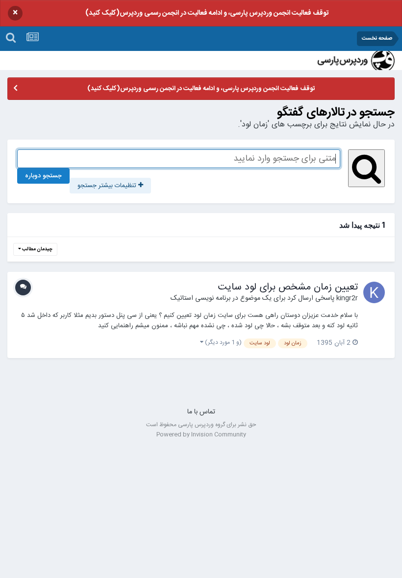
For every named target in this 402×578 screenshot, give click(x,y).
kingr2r (347, 298)
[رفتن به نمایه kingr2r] (374, 292)
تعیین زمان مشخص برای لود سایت (288, 287)
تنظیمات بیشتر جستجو (107, 185)
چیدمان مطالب (36, 249)
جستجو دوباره (43, 175)
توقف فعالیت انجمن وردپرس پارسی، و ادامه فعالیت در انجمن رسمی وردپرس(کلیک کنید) (206, 13)
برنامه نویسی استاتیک (200, 298)
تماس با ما (201, 412)
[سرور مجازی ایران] (201, 388)
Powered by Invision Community (201, 434)
